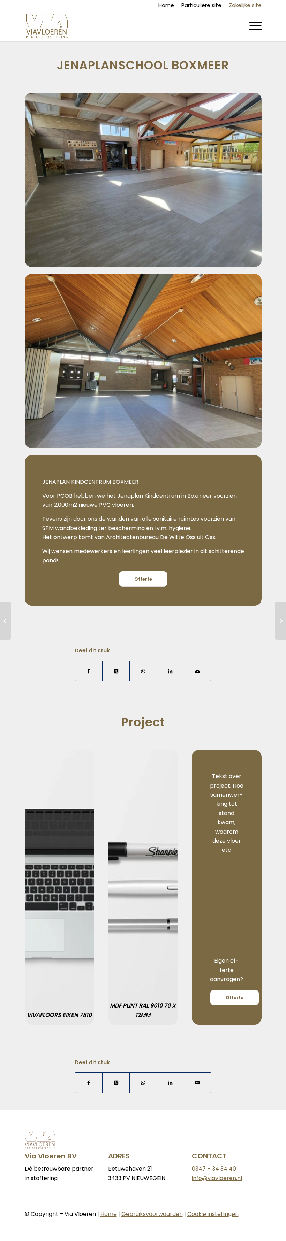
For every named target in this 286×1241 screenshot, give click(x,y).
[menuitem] (166, 5)
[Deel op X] (116, 671)
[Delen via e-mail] (197, 671)
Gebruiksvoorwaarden (152, 1214)
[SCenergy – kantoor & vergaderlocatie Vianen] (5, 621)
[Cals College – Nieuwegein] (280, 621)
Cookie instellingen (213, 1214)
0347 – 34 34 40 (214, 1169)
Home (108, 1214)
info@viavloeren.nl (217, 1178)
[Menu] (252, 25)
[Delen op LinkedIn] (170, 671)
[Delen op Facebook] (88, 671)
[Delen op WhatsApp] (143, 671)
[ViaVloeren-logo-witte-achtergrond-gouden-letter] (47, 26)
